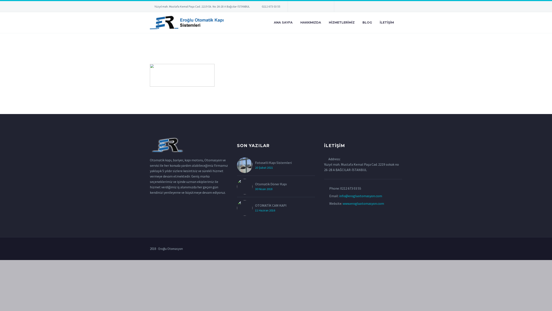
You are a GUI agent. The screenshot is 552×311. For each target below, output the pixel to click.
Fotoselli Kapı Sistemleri (273, 162)
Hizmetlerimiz (342, 22)
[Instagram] (310, 7)
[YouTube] (323, 7)
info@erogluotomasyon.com (360, 196)
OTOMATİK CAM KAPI (271, 205)
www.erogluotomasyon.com (363, 203)
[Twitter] (304, 7)
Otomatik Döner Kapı (271, 184)
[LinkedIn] (297, 7)
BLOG (367, 22)
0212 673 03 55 (271, 6)
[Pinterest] (317, 7)
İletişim (387, 22)
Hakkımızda (310, 22)
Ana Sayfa (283, 22)
